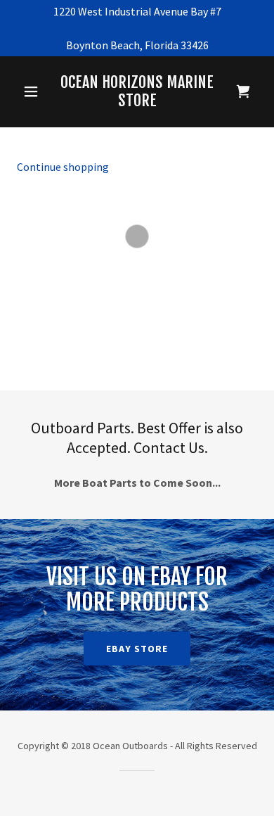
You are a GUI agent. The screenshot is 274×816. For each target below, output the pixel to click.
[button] (31, 91)
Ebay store (137, 648)
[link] (137, 91)
